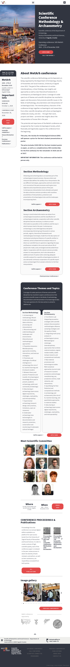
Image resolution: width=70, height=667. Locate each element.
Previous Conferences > (6, 140)
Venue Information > (8, 136)
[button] (33, 2)
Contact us (57, 656)
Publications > (6, 144)
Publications (57, 651)
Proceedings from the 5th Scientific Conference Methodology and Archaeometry (59, 542)
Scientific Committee (34, 653)
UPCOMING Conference (34, 648)
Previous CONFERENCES (57, 648)
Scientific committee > (6, 131)
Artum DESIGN (58, 665)
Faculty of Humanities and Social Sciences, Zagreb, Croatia (29, 508)
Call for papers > (7, 128)
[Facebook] (64, 2)
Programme (35, 656)
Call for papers (34, 651)
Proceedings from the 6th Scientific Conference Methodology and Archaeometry (48, 542)
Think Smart (66, 665)
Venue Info (57, 653)
